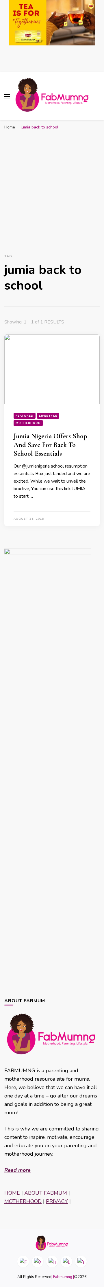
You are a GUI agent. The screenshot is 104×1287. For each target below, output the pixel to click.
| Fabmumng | (62, 1276)
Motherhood (28, 423)
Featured (25, 416)
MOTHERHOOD (23, 1201)
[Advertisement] (52, 188)
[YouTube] (81, 1261)
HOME (12, 1192)
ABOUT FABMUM (45, 1192)
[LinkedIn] (66, 1261)
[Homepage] (52, 1243)
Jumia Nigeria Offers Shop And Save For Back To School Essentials (50, 445)
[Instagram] (52, 1261)
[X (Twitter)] (37, 1261)
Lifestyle (48, 416)
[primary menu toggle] (7, 96)
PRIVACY (57, 1201)
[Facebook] (23, 1261)
